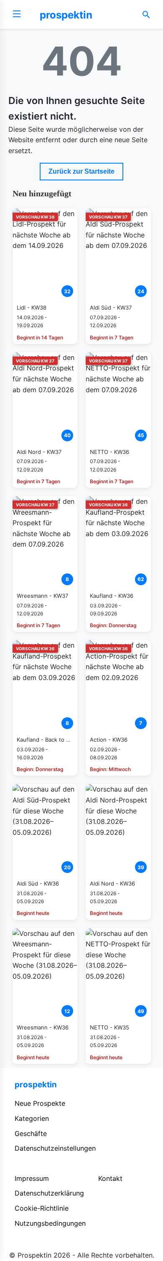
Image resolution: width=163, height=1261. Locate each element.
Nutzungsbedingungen (50, 1223)
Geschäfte (31, 1133)
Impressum (32, 1178)
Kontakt (110, 1178)
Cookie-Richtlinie (42, 1208)
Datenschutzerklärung (49, 1193)
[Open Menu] (16, 14)
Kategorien (32, 1118)
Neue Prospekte (40, 1103)
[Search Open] (146, 14)
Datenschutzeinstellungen (55, 1148)
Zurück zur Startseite (81, 171)
